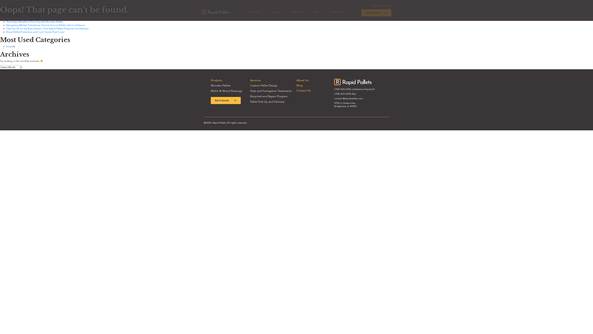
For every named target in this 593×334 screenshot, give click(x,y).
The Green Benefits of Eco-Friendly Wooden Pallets (34, 22)
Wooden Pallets (221, 86)
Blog (299, 86)
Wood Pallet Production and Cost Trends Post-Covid (35, 32)
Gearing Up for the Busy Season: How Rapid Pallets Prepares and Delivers (47, 28)
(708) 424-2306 (342, 89)
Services (255, 80)
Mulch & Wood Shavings (226, 91)
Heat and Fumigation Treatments (271, 91)
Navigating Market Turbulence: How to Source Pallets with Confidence (45, 25)
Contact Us (303, 91)
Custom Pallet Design (264, 86)
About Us (302, 80)
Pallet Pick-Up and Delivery (267, 102)
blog (8, 46)
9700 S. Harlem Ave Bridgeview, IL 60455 (345, 105)
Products (216, 80)
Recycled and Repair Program (269, 96)
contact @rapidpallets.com (348, 98)
